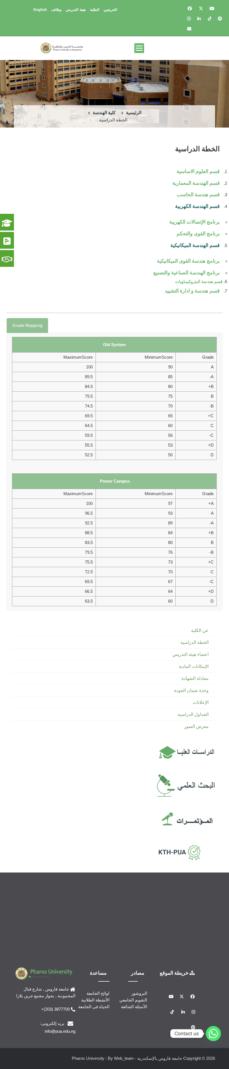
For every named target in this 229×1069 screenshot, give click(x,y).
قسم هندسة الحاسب (198, 194)
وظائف (56, 10)
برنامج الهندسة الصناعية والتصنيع (186, 272)
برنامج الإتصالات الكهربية (194, 221)
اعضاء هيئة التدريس (190, 654)
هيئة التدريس (76, 10)
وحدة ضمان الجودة (191, 690)
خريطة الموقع (175, 972)
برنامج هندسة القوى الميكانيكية (188, 260)
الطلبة (94, 10)
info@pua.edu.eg (60, 1031)
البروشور (139, 993)
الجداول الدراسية (193, 714)
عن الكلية (200, 630)
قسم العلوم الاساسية (198, 171)
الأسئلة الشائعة (134, 1006)
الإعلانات (201, 702)
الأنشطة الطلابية (95, 1000)
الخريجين (110, 10)
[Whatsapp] (213, 1033)
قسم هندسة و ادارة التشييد (192, 290)
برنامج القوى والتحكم (198, 233)
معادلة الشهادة (195, 678)
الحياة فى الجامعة (93, 1006)
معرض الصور (196, 726)
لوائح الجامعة (98, 993)
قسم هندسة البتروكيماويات (198, 281)
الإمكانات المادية (194, 666)
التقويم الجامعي (133, 1000)
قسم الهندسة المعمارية (196, 182)
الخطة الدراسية (194, 642)
